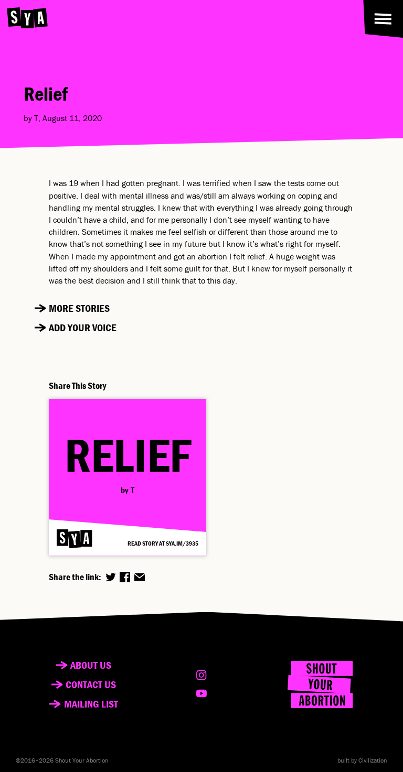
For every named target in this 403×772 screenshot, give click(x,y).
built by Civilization (362, 760)
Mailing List (91, 704)
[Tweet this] (110, 577)
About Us (90, 665)
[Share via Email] (139, 577)
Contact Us (91, 684)
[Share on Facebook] (125, 577)
